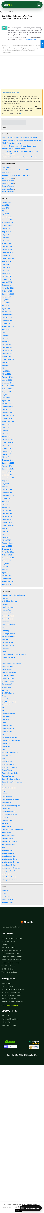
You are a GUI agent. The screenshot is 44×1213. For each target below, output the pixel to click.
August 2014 (6, 480)
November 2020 (8, 385)
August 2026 (6, 201)
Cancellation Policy (9, 1025)
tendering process (20, 50)
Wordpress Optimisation (11, 867)
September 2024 (8, 258)
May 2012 (5, 534)
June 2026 (6, 207)
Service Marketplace (9, 787)
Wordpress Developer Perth (11, 992)
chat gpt (5, 639)
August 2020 (6, 391)
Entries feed (6, 896)
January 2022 (7, 347)
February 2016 (7, 465)
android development (9, 600)
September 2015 (8, 468)
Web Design (6, 832)
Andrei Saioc (19, 22)
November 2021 (8, 353)
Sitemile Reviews (8, 180)
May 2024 (5, 270)
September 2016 (8, 462)
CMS (4, 651)
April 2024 (6, 273)
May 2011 (5, 569)
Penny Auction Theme (10, 752)
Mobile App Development (11, 740)
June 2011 (6, 566)
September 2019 (8, 421)
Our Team (5, 1015)
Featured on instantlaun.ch (11, 926)
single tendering (31, 49)
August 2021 (6, 362)
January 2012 (7, 545)
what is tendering (29, 50)
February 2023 (7, 314)
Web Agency (6, 826)
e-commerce (6, 686)
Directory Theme (8, 677)
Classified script (7, 642)
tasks (3, 50)
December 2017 (7, 450)
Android (5, 597)
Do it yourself (7, 683)
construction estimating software (13, 654)
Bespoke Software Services (11, 962)
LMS (3, 734)
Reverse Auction (21, 45)
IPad (3, 707)
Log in (4, 893)
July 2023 (5, 299)
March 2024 (6, 276)
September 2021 (8, 359)
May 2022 (5, 338)
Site (8, 5)
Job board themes (8, 713)
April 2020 (6, 400)
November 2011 (8, 551)
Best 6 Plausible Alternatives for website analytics (19, 137)
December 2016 (7, 459)
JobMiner (5, 719)
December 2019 (7, 412)
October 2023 (7, 290)
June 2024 (6, 267)
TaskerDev (6, 808)
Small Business (7, 796)
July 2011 (5, 563)
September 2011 (8, 557)
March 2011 (6, 575)
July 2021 (5, 364)
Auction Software (8, 612)
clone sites (6, 648)
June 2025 (6, 237)
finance (4, 695)
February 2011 (7, 578)
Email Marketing (8, 692)
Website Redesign (8, 844)
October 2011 (7, 554)
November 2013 (8, 495)
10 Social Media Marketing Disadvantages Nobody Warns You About (20, 152)
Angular (5, 603)
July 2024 (5, 264)
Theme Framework (8, 811)
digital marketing (8, 675)
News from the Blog (8, 947)
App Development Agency (11, 953)
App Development (8, 606)
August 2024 (6, 261)
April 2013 (6, 507)
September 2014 (8, 477)
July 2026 (5, 204)
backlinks (5, 621)
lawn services (33, 47)
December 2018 (7, 439)
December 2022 (7, 320)
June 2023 (6, 302)
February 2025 (7, 243)
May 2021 (5, 367)
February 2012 (7, 542)
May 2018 (5, 445)
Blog (3, 627)
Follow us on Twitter (9, 998)
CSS (3, 660)
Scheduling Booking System (11, 778)
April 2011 (6, 572)
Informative (6, 704)
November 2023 (8, 287)
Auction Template (8, 615)
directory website (8, 680)
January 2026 (7, 216)
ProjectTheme (7, 769)
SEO (3, 784)
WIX (3, 847)
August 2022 (6, 329)
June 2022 (6, 335)
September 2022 (8, 326)
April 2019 (6, 436)
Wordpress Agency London (11, 995)
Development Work (9, 672)
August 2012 (6, 528)
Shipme (4, 790)
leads (24, 49)
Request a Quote (7, 944)
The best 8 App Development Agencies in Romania (19, 156)
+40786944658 (12, 1005)
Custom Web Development (11, 663)
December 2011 (7, 548)
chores (12, 47)
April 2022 (6, 341)
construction (17, 47)
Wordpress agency (8, 852)
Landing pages (7, 731)
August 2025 (6, 231)
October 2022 (7, 323)
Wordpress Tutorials (9, 879)
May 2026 (5, 210)
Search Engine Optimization (12, 781)
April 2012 (6, 536)
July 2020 (5, 394)
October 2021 (7, 356)
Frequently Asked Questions (12, 956)
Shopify (4, 793)
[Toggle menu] (39, 4)
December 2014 (7, 474)
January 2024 (7, 281)
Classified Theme (8, 645)
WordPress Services (9, 965)
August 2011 (6, 560)
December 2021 (7, 350)
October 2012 (7, 522)
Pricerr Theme (7, 761)
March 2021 (6, 373)
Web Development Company (12, 950)
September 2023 (8, 293)
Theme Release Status (9, 971)
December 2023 (7, 284)
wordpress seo (7, 873)
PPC (3, 758)
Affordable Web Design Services (13, 594)
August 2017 (6, 453)
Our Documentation (9, 986)
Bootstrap (5, 630)
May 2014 (5, 486)
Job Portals (6, 716)
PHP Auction (6, 755)
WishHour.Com (7, 178)
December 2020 (7, 382)
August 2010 (6, 584)
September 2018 (8, 442)
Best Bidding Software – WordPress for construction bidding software (18, 17)
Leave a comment (6, 52)
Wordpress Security (9, 870)
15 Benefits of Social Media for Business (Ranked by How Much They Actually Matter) (22, 141)
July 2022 (5, 332)
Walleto (5, 823)
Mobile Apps (6, 743)
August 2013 (6, 501)
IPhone (4, 710)
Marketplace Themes (9, 737)
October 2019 (7, 418)
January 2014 (7, 489)
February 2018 (7, 448)
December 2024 (7, 249)
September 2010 (8, 581)
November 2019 (8, 415)
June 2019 (6, 430)
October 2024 (7, 255)
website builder (7, 838)
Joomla (4, 722)
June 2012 (6, 531)
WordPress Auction (9, 855)
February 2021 (7, 376)
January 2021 (7, 379)
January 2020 (7, 409)
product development (9, 766)
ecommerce (6, 689)
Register (5, 890)
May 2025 (5, 240)
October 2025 (7, 225)
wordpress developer (9, 858)
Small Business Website (10, 799)
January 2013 (7, 513)
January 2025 (7, 246)
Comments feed (7, 899)
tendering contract (10, 50)
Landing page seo (8, 728)
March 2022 (6, 344)
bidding (8, 47)
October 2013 (7, 498)
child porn (5, 167)
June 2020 (6, 397)
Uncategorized (7, 820)
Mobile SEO (6, 746)
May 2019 (5, 433)
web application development (12, 829)
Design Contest (7, 669)
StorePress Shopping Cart (11, 805)
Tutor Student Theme (9, 814)
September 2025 (8, 228)
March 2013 (6, 510)
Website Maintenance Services (12, 1001)
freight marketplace (9, 701)
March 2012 (6, 539)
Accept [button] (18, 1210)
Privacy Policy (7, 1022)
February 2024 (7, 278)
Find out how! (24, 114)
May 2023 (5, 305)
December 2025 (7, 219)
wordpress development (10, 861)
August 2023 (6, 296)
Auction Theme (7, 618)
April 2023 (6, 308)
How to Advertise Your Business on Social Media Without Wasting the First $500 (19, 146)
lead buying (5, 49)
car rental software (8, 636)
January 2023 (7, 317)
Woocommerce (7, 849)
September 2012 (8, 525)
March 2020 (6, 403)
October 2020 (7, 388)
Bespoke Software (8, 624)
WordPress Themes (36, 45)
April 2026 (6, 213)
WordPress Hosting (9, 864)
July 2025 (5, 234)
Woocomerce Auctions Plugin (12, 938)
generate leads (25, 47)
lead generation (12, 49)
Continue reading (31, 39)
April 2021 (6, 370)
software (38, 49)
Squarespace (6, 802)
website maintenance (9, 841)
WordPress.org (7, 902)
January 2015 (7, 471)
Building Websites (11, 45)
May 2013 (5, 504)
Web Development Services (11, 959)
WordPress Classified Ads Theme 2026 (15, 169)
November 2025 (8, 222)
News (4, 749)
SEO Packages (6, 983)
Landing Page (7, 725)
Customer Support (8, 666)
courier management (9, 657)
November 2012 (8, 519)
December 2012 (7, 516)
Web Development (8, 835)
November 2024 (8, 252)
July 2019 (5, 427)
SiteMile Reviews (8, 968)
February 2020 (7, 406)
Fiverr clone (6, 698)
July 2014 (5, 483)
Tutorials (28, 45)
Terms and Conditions (10, 1018)
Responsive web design (10, 772)
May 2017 (5, 456)
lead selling (20, 49)
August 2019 (6, 424)
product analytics (8, 763)
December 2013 (7, 492)
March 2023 (6, 311)
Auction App (6, 609)
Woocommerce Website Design (13, 989)
